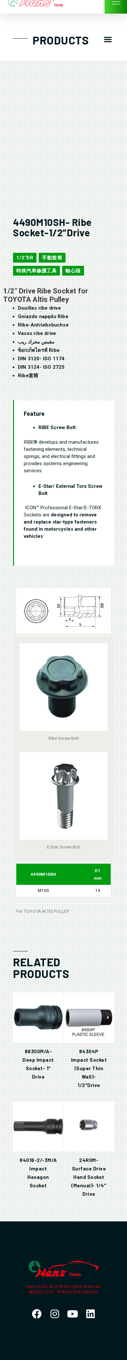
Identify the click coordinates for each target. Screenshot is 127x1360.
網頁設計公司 (42, 1292)
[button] (107, 39)
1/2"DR (24, 258)
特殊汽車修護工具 (36, 271)
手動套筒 (52, 258)
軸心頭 (73, 271)
